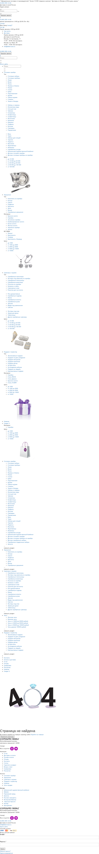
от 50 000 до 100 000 (14, 165)
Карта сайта (4, 827)
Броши (10, 210)
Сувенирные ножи (13, 288)
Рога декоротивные (14, 294)
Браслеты (11, 206)
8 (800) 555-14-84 (5, 19)
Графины (11, 124)
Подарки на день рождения (16, 358)
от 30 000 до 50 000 (14, 163)
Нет (1, 27)
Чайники (10, 111)
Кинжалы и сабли (13, 286)
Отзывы (6, 663)
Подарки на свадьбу (14, 369)
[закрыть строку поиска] (1, 9)
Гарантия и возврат (10, 765)
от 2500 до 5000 (13, 247)
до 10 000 (11, 159)
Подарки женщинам (14, 359)
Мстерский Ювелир (10, 800)
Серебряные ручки (14, 301)
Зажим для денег (13, 313)
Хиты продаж (8, 785)
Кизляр (6, 803)
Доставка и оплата (10, 755)
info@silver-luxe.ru (9, 46)
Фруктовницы (12, 145)
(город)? (9, 25)
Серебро (10, 218)
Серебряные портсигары (16, 276)
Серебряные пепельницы (16, 280)
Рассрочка (7, 667)
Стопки (10, 90)
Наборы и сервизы (14, 105)
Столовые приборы (14, 78)
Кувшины (10, 122)
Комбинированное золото (16, 222)
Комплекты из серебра (15, 198)
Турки (9, 136)
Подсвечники (12, 130)
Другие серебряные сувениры (17, 317)
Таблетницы (11, 315)
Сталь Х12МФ (12, 383)
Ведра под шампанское (15, 305)
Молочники (11, 118)
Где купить (7, 31)
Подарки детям (12, 363)
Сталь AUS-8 (12, 377)
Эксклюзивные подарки (15, 356)
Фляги (10, 84)
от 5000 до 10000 (13, 249)
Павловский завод (9, 794)
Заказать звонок (6, 15)
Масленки (11, 143)
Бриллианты (12, 235)
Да (3, 27)
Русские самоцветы (10, 798)
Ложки (10, 80)
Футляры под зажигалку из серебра (19, 278)
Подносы (10, 142)
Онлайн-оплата (9, 757)
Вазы (9, 134)
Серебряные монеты (14, 300)
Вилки (10, 82)
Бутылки (10, 126)
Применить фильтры (7, 737)
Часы (5, 615)
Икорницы (11, 147)
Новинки (6, 421)
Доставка (7, 33)
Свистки (10, 307)
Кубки (9, 91)
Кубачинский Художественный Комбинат (20, 151)
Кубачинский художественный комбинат (16, 790)
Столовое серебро (10, 72)
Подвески (11, 204)
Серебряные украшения (15, 212)
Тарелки (10, 140)
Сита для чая (12, 109)
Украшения (7, 195)
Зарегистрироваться (6, 853)
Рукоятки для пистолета (15, 290)
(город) (2, 23)
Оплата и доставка (10, 660)
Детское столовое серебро (16, 153)
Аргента (6, 796)
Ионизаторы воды (13, 107)
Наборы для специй (14, 138)
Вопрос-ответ (8, 767)
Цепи (9, 208)
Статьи (6, 763)
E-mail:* (2, 834)
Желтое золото (12, 225)
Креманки (11, 120)
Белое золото (12, 224)
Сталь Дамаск (12, 379)
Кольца (10, 200)
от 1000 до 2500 (13, 245)
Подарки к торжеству (10, 352)
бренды (2, 788)
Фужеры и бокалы (13, 86)
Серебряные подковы (15, 296)
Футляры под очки (13, 311)
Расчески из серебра (14, 284)
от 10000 (10, 250)
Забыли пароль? (5, 851)
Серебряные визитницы (15, 282)
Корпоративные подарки (15, 371)
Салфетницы (12, 117)
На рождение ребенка (15, 367)
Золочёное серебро (14, 220)
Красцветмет (8, 805)
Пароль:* (3, 841)
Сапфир (10, 237)
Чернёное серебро (14, 227)
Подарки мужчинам (14, 361)
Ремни (10, 298)
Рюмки (10, 88)
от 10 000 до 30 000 (14, 161)
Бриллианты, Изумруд (15, 239)
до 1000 (10, 243)
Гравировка (7, 665)
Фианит (10, 233)
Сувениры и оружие (10, 273)
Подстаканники (12, 93)
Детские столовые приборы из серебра (20, 155)
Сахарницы (11, 113)
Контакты (7, 658)
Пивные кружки (12, 97)
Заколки (10, 303)
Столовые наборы (13, 76)
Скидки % (7, 423)
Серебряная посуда (14, 149)
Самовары (11, 128)
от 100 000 (11, 167)
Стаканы (10, 99)
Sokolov (6, 792)
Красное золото (13, 216)
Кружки (10, 95)
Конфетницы (12, 115)
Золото (10, 229)
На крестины (12, 365)
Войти (3, 849)
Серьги (10, 202)
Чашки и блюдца (13, 101)
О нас (6, 662)
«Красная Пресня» (10, 801)
